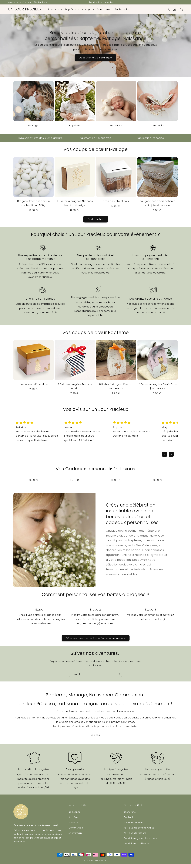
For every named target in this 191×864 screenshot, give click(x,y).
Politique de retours (135, 832)
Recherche (130, 811)
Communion (157, 125)
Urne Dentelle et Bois (116, 201)
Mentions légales (133, 822)
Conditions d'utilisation (137, 843)
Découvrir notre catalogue (95, 57)
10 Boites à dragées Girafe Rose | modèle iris (157, 386)
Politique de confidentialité (139, 827)
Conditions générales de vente (141, 838)
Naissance (116, 125)
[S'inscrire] (119, 674)
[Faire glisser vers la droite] (171, 454)
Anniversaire (75, 832)
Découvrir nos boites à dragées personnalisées (95, 638)
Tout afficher (95, 219)
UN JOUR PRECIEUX (98, 860)
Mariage (33, 125)
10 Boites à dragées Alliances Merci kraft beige (75, 203)
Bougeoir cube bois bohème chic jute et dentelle (157, 203)
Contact (128, 817)
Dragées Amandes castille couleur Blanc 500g (33, 203)
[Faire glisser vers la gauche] (164, 454)
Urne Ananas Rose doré (33, 384)
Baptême (74, 125)
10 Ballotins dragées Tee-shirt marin (75, 386)
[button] (54, 9)
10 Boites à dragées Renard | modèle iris (116, 386)
